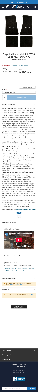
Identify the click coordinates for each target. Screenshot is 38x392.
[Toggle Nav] (3, 7)
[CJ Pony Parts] (18, 7)
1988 (5, 270)
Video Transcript (12, 255)
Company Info (6, 359)
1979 (5, 268)
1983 (18, 268)
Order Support (6, 355)
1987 (32, 268)
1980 (8, 268)
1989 (8, 270)
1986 (29, 268)
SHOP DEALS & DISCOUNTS (19, 2)
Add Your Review (23, 66)
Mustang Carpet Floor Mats (26, 209)
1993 (22, 270)
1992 (18, 270)
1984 (22, 268)
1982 (15, 268)
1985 (25, 268)
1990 (12, 270)
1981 (12, 268)
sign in (11, 284)
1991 (15, 270)
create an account (19, 284)
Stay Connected (6, 350)
